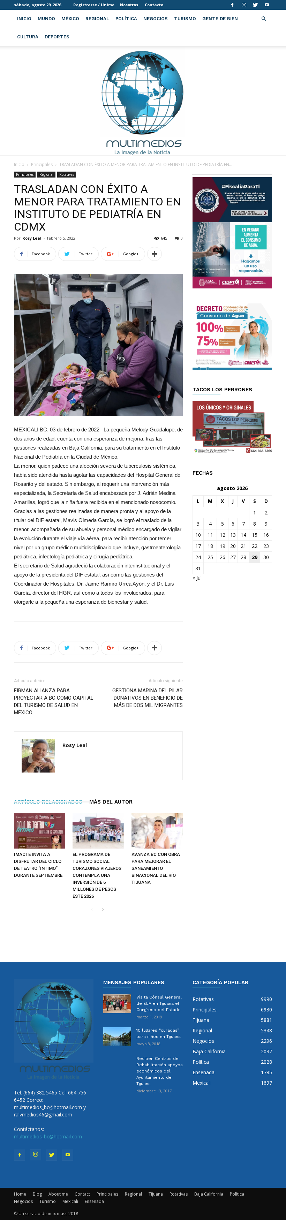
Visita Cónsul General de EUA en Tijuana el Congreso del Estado (159, 1003)
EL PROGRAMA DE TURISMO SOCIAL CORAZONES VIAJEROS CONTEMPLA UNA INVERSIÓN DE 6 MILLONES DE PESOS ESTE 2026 (97, 875)
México (70, 18)
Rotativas (66, 174)
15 (254, 535)
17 (198, 546)
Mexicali (70, 1201)
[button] (263, 19)
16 (266, 535)
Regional (97, 18)
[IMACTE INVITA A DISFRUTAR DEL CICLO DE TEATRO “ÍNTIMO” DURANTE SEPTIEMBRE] (39, 831)
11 (210, 535)
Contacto (154, 4)
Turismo (185, 18)
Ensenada (94, 1201)
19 (222, 546)
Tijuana (156, 1194)
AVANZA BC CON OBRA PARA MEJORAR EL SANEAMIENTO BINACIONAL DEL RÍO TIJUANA (155, 868)
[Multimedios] (143, 100)
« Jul (197, 577)
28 (243, 557)
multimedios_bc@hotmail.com (48, 1136)
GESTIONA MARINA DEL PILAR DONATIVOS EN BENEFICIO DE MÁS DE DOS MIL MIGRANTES (147, 697)
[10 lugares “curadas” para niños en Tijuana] (117, 1036)
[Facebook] (232, 5)
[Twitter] (255, 5)
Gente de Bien (220, 18)
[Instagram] (244, 5)
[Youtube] (267, 5)
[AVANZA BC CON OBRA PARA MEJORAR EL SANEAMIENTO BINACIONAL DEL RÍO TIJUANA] (157, 831)
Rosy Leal (32, 238)
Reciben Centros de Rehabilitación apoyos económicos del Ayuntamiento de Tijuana (159, 1071)
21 (243, 546)
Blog (37, 1194)
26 (222, 557)
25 (210, 557)
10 (198, 535)
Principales (42, 164)
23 (266, 546)
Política (126, 18)
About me (58, 1194)
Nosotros (129, 4)
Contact (82, 1194)
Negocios (155, 18)
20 (233, 546)
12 (222, 535)
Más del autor (111, 802)
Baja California (208, 1194)
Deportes (57, 36)
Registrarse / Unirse (93, 4)
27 (233, 557)
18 (210, 546)
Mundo (46, 18)
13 (233, 535)
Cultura (27, 36)
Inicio (24, 18)
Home (20, 1194)
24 (198, 557)
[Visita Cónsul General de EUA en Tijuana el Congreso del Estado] (117, 1003)
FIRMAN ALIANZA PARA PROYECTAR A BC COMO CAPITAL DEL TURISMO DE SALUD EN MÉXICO (53, 701)
